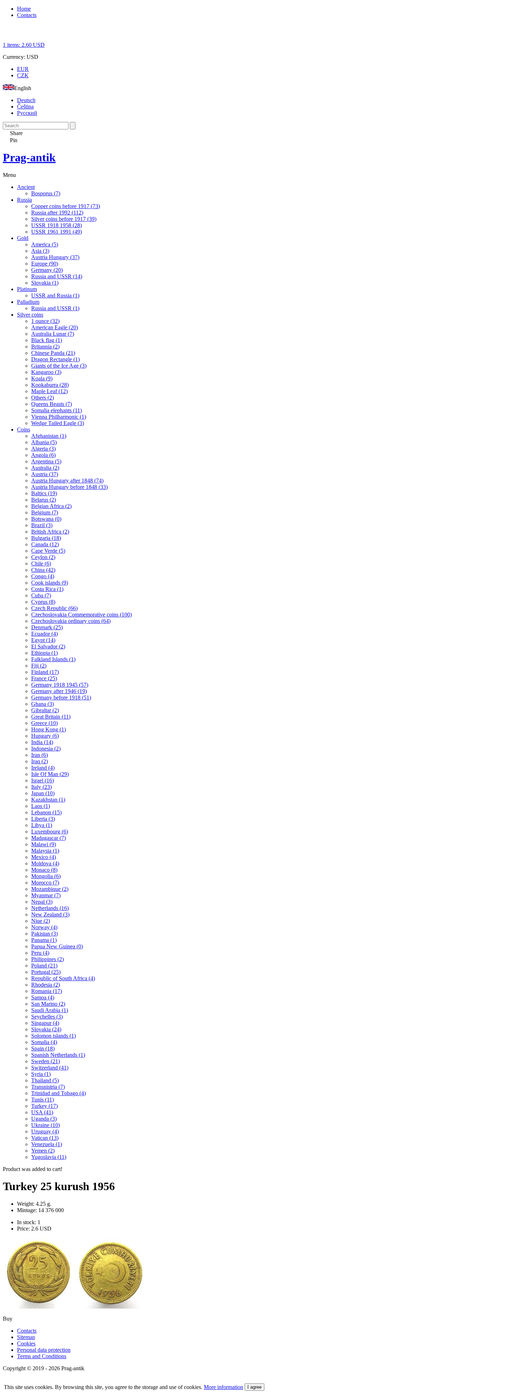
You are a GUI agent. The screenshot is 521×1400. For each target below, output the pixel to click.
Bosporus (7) (45, 193)
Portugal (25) (46, 972)
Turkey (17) (44, 1106)
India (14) (42, 742)
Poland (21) (44, 966)
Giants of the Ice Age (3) (58, 366)
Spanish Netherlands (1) (58, 1055)
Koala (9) (41, 378)
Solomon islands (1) (53, 1036)
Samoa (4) (42, 997)
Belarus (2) (43, 500)
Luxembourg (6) (49, 832)
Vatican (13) (44, 1138)
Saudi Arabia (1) (49, 1010)
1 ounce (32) (45, 321)
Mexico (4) (43, 857)
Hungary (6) (45, 736)
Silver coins (30, 315)
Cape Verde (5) (48, 551)
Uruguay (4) (45, 1131)
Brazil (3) (41, 525)
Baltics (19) (44, 493)
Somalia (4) (44, 1042)
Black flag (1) (46, 340)
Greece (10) (44, 723)
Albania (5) (44, 442)
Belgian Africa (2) (51, 506)
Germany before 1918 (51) (61, 698)
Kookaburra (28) (50, 385)
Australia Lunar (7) (52, 334)
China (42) (43, 570)
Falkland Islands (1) (53, 659)
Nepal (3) (41, 902)
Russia (24, 200)
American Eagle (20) (54, 327)
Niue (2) (40, 921)
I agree (254, 1387)
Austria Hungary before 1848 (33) (69, 487)
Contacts (27, 15)
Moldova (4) (45, 863)
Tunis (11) (42, 1100)
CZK (23, 75)
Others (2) (42, 398)
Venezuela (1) (46, 1144)
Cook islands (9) (49, 583)
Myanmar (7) (46, 895)
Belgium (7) (44, 512)
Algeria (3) (43, 449)
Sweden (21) (45, 1061)
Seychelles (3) (47, 1017)
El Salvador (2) (48, 646)
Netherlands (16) (50, 908)
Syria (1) (41, 1074)
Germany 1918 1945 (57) (59, 685)
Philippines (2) (47, 959)
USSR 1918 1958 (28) (56, 225)
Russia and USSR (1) (55, 308)
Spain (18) (43, 1048)
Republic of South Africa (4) (63, 978)
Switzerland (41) (49, 1068)
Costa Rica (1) (47, 589)
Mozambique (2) (49, 889)
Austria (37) (44, 474)
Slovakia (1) (44, 283)
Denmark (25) (47, 627)
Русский (27, 113)
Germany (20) (47, 270)
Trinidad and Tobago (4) (58, 1093)
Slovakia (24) (46, 1029)
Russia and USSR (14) (56, 276)
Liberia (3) (43, 819)
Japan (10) (43, 793)
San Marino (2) (48, 1004)
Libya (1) (41, 825)
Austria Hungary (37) (55, 257)
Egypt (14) (43, 640)
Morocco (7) (45, 883)
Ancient (26, 187)
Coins (23, 429)
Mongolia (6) (46, 876)
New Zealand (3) (50, 914)
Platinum (27, 289)
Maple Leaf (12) (49, 391)
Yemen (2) (43, 1151)
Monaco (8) (44, 870)
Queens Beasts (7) (51, 404)
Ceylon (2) (43, 557)
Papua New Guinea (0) (57, 946)
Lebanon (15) (46, 812)
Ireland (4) (43, 768)
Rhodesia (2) (45, 985)
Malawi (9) (43, 844)
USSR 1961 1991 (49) (56, 232)
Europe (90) (44, 264)
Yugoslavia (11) (48, 1157)
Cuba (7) (41, 595)
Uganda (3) (44, 1119)
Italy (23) (41, 787)
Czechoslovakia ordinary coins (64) (71, 621)
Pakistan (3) (44, 934)
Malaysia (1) (45, 851)
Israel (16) (42, 780)
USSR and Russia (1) (55, 295)
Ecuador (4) (44, 634)
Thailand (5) (45, 1080)
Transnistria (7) (48, 1087)
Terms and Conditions (41, 1356)
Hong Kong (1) (48, 729)
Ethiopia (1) (44, 653)
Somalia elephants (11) (56, 410)
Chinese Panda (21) (53, 353)
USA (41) (42, 1112)
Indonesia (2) (46, 749)
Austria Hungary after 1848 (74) (67, 481)
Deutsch (26, 100)
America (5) (44, 244)
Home (24, 9)
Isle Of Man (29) (50, 774)
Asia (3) (40, 251)
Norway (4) (44, 927)
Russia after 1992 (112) (57, 213)
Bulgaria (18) (46, 538)
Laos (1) (40, 806)
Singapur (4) (45, 1023)
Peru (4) (40, 953)
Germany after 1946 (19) (59, 691)
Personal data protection (44, 1350)
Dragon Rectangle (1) (55, 359)
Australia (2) (45, 468)
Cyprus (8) (43, 602)
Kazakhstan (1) (48, 800)
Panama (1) (44, 940)
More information (223, 1387)
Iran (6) (39, 755)
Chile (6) (41, 563)
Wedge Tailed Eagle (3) (57, 423)
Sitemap (26, 1337)
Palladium (28, 302)
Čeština (25, 107)
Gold (22, 238)
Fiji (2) (38, 666)
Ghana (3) (42, 704)
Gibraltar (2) (45, 710)
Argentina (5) (46, 461)
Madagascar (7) (48, 838)
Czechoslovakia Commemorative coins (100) (81, 615)
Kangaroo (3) (46, 372)
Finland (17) (45, 672)
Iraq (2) (39, 761)
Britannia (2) (45, 347)
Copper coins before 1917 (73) (65, 206)
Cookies (26, 1343)
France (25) (44, 678)
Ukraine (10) (45, 1125)
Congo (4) (42, 576)
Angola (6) (43, 455)
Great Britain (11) (51, 717)
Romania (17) (46, 991)
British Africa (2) (50, 532)
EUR (23, 69)
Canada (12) (45, 544)
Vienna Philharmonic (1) (58, 417)
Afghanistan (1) (48, 436)
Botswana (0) (46, 519)
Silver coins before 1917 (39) (63, 219)
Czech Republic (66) (54, 608)
